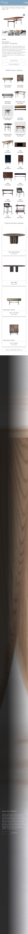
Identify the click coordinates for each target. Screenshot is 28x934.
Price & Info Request (14, 64)
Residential (12, 7)
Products (7, 7)
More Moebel (5, 42)
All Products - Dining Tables (9, 43)
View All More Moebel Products (14, 350)
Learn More (14, 832)
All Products (18, 7)
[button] (24, 2)
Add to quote (14, 60)
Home (3, 7)
